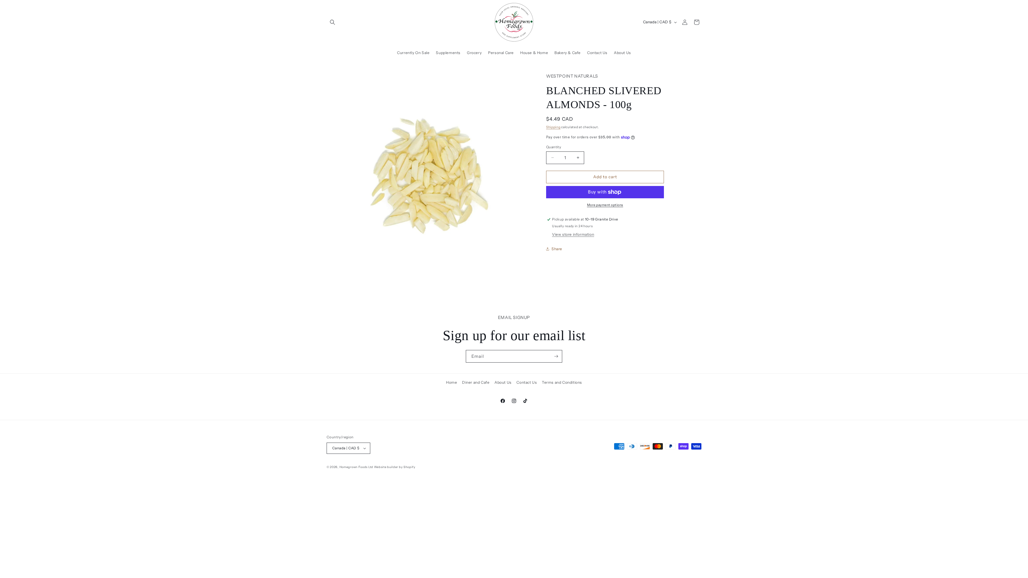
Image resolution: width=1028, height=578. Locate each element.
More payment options (605, 205)
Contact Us (526, 382)
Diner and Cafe (475, 382)
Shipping (553, 127)
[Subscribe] (556, 356)
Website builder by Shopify (394, 467)
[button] (332, 22)
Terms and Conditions (562, 382)
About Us (503, 382)
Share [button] (556, 248)
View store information (573, 234)
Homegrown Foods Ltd (356, 467)
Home (451, 382)
